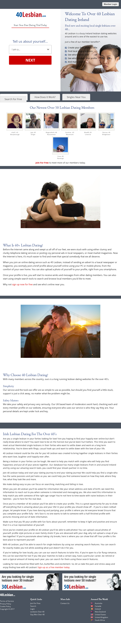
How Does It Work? (45, 97)
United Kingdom (101, 617)
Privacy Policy (5, 603)
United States (100, 614)
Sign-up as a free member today (54, 567)
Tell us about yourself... (30, 41)
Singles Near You (76, 97)
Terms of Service (7, 601)
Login (32, 609)
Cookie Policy (5, 606)
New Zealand (100, 611)
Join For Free (35, 603)
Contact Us (65, 603)
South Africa (100, 620)
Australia (98, 603)
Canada (98, 606)
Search (33, 606)
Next (30, 60)
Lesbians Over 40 (37, 611)
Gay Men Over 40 (37, 614)
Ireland (98, 609)
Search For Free (13, 99)
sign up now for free (22, 284)
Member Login (110, 4)
